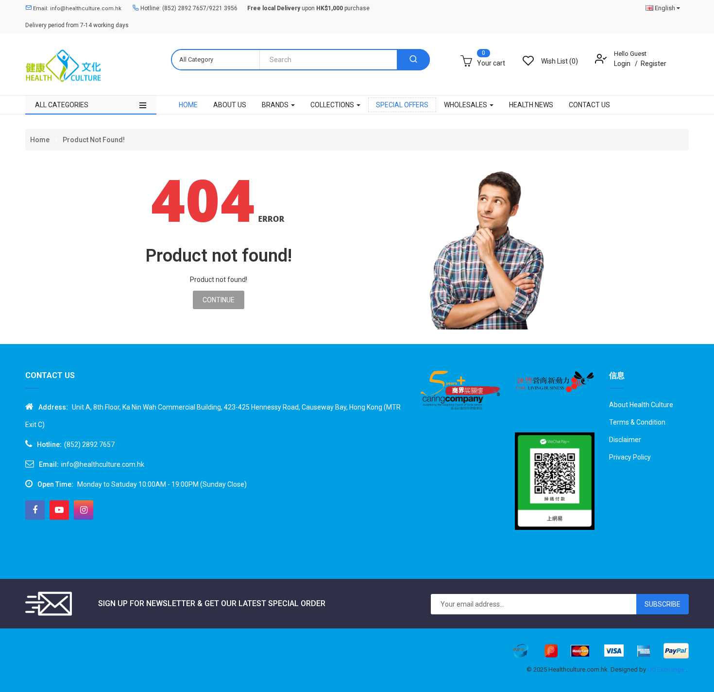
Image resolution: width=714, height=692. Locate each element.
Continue (219, 300)
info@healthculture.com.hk (102, 464)
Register (653, 63)
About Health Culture (641, 405)
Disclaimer (625, 440)
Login (623, 63)
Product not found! (94, 139)
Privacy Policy (630, 457)
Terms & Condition (637, 422)
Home (40, 139)
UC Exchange (666, 669)
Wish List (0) (559, 61)
